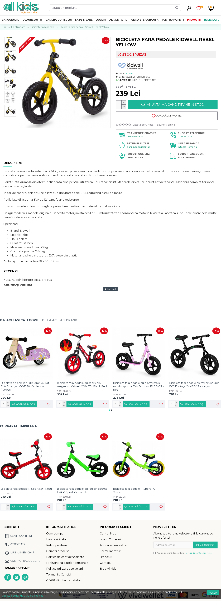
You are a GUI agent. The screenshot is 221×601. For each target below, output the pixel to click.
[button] (109, 410)
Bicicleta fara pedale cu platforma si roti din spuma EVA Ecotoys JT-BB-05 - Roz (138, 386)
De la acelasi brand (59, 320)
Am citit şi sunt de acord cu (184, 553)
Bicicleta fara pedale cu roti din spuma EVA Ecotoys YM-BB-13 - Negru (194, 384)
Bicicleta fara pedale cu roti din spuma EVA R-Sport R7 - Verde (82, 490)
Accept (213, 592)
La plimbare (18, 27)
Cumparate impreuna (18, 426)
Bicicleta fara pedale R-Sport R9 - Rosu (26, 488)
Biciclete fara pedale (42, 27)
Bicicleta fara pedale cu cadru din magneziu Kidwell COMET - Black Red (82, 384)
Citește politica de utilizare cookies (22, 595)
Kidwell (129, 73)
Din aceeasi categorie (19, 320)
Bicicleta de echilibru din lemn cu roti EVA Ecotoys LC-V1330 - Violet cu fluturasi (25, 386)
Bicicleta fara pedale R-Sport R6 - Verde (135, 490)
